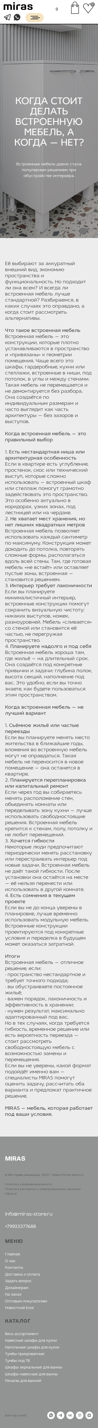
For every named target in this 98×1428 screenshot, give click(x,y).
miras (18, 7)
